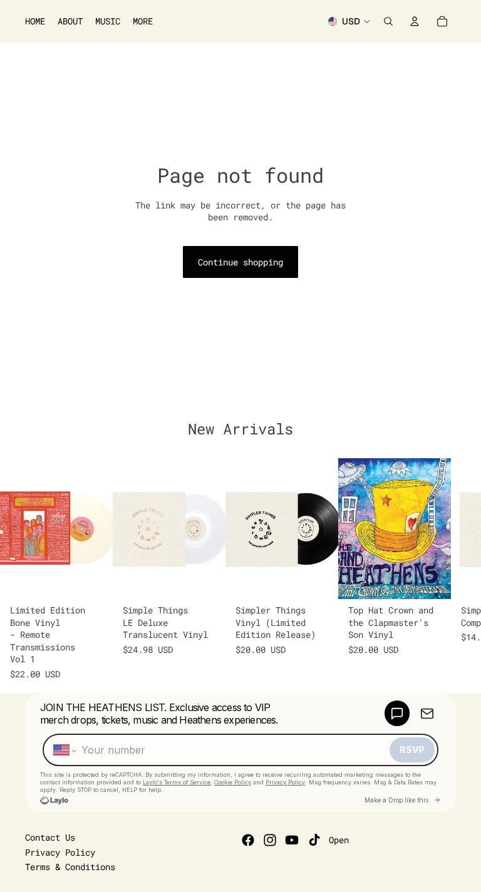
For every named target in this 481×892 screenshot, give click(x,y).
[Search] (388, 21)
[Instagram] (269, 840)
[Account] (414, 21)
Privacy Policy (60, 852)
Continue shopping (240, 262)
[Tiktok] (314, 840)
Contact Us (50, 837)
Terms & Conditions (70, 867)
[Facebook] (248, 840)
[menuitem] (143, 21)
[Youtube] (291, 840)
